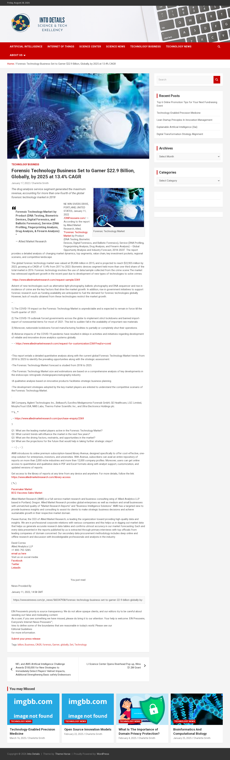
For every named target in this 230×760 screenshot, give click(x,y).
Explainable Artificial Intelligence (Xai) (177, 127)
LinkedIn (16, 567)
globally (65, 644)
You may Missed (22, 689)
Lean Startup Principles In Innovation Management (184, 119)
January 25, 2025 (182, 738)
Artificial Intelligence (26, 46)
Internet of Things (60, 46)
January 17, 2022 (20, 183)
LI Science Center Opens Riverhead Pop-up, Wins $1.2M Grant (114, 666)
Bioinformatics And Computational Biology (190, 731)
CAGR (38, 644)
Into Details (33, 753)
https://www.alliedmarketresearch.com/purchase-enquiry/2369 (49, 418)
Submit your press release (25, 638)
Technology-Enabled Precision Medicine (179, 112)
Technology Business (145, 46)
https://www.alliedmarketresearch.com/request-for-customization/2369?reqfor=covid (63, 343)
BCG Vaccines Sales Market (26, 492)
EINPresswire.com (75, 218)
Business (29, 644)
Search (216, 79)
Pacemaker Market (21, 489)
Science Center (90, 46)
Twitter (15, 564)
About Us (16, 55)
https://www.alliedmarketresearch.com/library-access (41, 477)
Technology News (178, 46)
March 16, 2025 (18, 738)
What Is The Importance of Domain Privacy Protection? (139, 731)
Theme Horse (62, 753)
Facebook (16, 560)
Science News (115, 46)
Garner (56, 644)
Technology (80, 644)
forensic (47, 644)
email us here (18, 553)
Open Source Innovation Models (87, 729)
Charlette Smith (40, 183)
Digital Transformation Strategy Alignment (180, 134)
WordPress (103, 753)
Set (71, 644)
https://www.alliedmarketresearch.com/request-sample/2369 (46, 279)
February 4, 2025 (127, 738)
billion (21, 644)
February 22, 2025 (73, 734)
